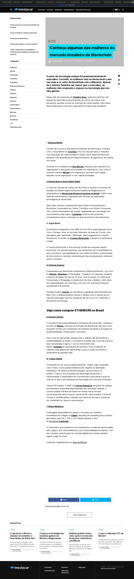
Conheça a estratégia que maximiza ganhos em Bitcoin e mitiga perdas (52, 535)
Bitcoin (12, 71)
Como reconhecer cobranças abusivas (23, 33)
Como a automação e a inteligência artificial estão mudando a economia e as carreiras (24, 52)
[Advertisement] (79, 124)
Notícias (13, 116)
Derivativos (14, 75)
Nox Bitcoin (14, 119)
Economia (13, 78)
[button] (11, 9)
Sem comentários (90, 61)
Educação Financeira (17, 86)
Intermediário (15, 105)
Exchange (53, 421)
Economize (14, 82)
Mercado (13, 112)
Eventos (13, 90)
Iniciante (13, 101)
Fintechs (13, 93)
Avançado (13, 67)
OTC (11, 123)
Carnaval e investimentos (19, 38)
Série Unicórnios (15, 127)
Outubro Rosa (79, 97)
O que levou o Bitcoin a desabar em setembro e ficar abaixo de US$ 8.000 (22, 535)
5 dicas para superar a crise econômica (23, 44)
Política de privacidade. (108, 568)
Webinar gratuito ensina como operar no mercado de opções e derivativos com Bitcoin (81, 537)
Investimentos (15, 108)
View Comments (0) (79, 515)
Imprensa (51, 41)
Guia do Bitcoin (80, 442)
